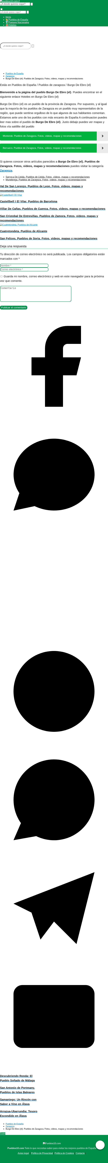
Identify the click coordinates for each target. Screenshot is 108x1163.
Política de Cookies (64, 1153)
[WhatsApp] (54, 853)
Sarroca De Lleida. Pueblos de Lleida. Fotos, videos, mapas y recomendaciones (48, 177)
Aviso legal (23, 1153)
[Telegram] (54, 961)
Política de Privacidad (42, 1153)
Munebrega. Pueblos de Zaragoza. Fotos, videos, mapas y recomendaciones (46, 179)
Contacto (80, 1153)
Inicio (8, 17)
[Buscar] (32, 4)
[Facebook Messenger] (54, 528)
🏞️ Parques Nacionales (17, 22)
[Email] (54, 1069)
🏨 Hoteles (11, 25)
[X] (54, 636)
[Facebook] (54, 419)
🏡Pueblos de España (17, 20)
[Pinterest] (54, 744)
